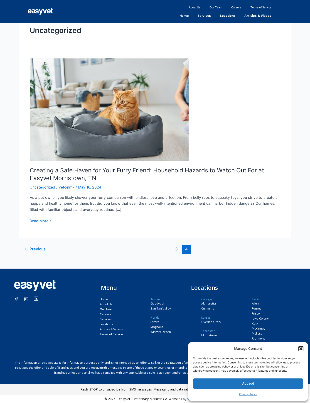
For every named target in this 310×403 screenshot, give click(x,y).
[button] (301, 348)
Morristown (209, 335)
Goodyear (157, 303)
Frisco (256, 313)
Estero (154, 322)
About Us (195, 7)
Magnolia (156, 327)
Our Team (215, 7)
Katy (255, 323)
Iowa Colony (260, 318)
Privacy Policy (248, 394)
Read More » (41, 220)
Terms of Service (260, 7)
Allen (255, 303)
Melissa (257, 333)
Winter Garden (160, 332)
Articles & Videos (257, 15)
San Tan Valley (160, 308)
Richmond (259, 338)
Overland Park (211, 322)
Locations (227, 15)
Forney (256, 308)
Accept (248, 383)
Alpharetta (208, 303)
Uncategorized (42, 187)
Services (204, 15)
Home (184, 15)
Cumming (207, 308)
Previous (35, 249)
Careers (236, 7)
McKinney (258, 328)
